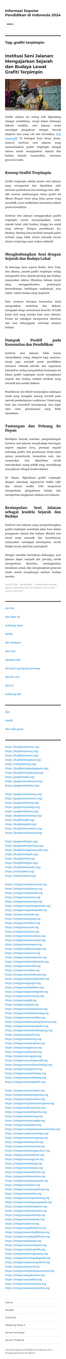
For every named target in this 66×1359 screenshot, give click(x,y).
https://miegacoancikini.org (22, 970)
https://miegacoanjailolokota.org (25, 1227)
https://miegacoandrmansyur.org (25, 1283)
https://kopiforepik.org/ (20, 819)
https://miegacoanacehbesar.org (25, 1172)
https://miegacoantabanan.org (24, 1167)
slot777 (9, 685)
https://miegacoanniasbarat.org (24, 1154)
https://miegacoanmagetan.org (24, 1159)
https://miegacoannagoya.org (23, 1056)
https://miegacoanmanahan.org (25, 1090)
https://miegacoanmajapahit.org (25, 1081)
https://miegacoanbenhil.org (23, 965)
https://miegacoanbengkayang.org (26, 1253)
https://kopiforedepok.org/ (21, 854)
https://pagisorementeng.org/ (23, 794)
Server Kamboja (14, 1332)
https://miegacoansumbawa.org (24, 1219)
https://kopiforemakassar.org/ (24, 832)
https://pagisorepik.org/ (20, 776)
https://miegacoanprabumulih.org (26, 910)
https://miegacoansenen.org (22, 953)
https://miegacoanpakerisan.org (25, 1275)
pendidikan (26, 584)
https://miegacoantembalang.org (25, 1077)
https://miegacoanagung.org (23, 918)
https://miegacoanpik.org (21, 1000)
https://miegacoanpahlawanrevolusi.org (29, 1270)
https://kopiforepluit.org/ (21, 824)
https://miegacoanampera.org (23, 944)
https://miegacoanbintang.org (24, 1116)
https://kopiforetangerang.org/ (24, 772)
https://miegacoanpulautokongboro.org (29, 1103)
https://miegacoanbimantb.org (24, 1141)
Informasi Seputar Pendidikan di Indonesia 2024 (33, 13)
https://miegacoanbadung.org (23, 1163)
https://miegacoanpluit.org (22, 1004)
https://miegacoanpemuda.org (24, 892)
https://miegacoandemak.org (23, 1240)
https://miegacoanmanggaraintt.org (27, 1150)
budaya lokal (41, 584)
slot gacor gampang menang (22, 668)
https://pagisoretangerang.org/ (24, 845)
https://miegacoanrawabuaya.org (25, 974)
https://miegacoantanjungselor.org (27, 1026)
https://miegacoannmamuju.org (25, 1146)
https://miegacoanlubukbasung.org (27, 1013)
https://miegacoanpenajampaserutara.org (30, 1021)
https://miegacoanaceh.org (22, 927)
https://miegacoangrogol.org (23, 983)
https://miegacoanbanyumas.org (25, 1107)
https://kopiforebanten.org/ (22, 746)
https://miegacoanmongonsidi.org (26, 1060)
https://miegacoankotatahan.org (25, 935)
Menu (10, 24)
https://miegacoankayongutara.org (26, 1094)
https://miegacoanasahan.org (23, 1193)
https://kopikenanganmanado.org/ (26, 849)
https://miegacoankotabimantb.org (27, 961)
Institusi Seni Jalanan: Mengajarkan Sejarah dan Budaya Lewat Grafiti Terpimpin (29, 64)
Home (9, 1302)
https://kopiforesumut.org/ (22, 755)
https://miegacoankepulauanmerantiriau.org (32, 1129)
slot (7, 711)
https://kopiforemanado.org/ (23, 867)
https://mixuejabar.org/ (19, 871)
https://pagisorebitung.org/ (22, 802)
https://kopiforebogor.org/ (21, 862)
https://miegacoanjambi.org (22, 1034)
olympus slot (13, 659)
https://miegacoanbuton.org (22, 1184)
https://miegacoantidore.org (22, 922)
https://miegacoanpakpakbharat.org (27, 1236)
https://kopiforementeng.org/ (23, 815)
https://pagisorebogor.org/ (21, 841)
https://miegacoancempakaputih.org (27, 1257)
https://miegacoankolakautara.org (26, 1008)
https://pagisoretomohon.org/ (24, 798)
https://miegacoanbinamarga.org (25, 948)
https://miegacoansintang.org (23, 901)
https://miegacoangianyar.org (23, 1047)
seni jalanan (37, 587)
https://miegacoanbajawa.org (23, 1124)
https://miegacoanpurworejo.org (25, 1215)
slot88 (9, 633)
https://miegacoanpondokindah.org (27, 978)
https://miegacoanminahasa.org (25, 1043)
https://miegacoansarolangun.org (26, 1245)
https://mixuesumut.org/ (20, 875)
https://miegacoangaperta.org (23, 1068)
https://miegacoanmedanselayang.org (28, 1064)
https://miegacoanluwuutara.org (25, 1176)
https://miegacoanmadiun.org (23, 1279)
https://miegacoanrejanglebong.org (27, 1189)
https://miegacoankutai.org (22, 1223)
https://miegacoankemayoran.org (26, 957)
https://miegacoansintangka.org (25, 1120)
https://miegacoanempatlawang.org (27, 1197)
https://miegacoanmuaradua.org (25, 1017)
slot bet (9, 608)
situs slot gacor (14, 729)
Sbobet (9, 1310)
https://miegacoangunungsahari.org (27, 1262)
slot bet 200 (12, 676)
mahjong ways (14, 625)
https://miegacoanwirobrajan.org (25, 1073)
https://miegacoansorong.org (23, 1038)
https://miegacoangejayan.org (23, 888)
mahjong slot (13, 694)
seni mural (49, 587)
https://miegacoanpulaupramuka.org (27, 905)
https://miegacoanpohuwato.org (25, 1099)
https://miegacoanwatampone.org (26, 1206)
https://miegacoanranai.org (22, 931)
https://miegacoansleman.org (23, 1051)
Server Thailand (14, 1340)
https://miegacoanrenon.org (22, 897)
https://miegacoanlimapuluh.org (25, 1249)
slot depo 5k (12, 616)
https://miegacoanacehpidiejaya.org (27, 1232)
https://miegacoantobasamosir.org (26, 1180)
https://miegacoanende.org (22, 914)
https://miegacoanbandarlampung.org (28, 1030)
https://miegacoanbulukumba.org (26, 1111)
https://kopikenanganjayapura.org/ (27, 768)
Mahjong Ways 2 (15, 1325)
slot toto (10, 651)
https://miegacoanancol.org (22, 1266)
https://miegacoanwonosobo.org (25, 940)
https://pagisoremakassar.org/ (24, 781)
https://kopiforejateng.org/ (22, 751)
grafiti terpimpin (21, 587)
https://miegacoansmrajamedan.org (27, 1288)
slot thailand (13, 642)
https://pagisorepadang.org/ (22, 806)
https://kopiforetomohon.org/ (23, 828)
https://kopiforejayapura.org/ (23, 759)
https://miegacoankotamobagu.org (26, 1133)
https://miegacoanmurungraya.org (26, 1137)
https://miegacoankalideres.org (24, 987)
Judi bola (10, 1317)
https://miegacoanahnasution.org (26, 884)
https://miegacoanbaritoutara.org (26, 1210)
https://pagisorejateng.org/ (22, 811)
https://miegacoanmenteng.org (24, 995)
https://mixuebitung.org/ (20, 764)
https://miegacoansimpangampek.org (28, 1202)
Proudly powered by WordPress (20, 1353)
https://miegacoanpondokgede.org (26, 991)
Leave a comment (14, 591)
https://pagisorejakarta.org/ (22, 785)
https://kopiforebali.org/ (20, 858)
